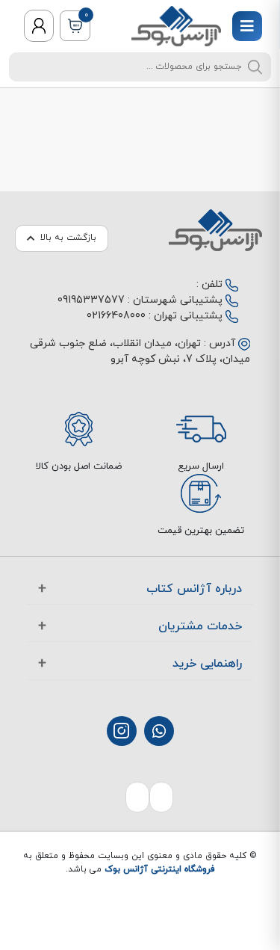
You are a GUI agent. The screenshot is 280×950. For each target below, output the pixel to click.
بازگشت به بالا (68, 238)
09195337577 (91, 300)
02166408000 (116, 316)
